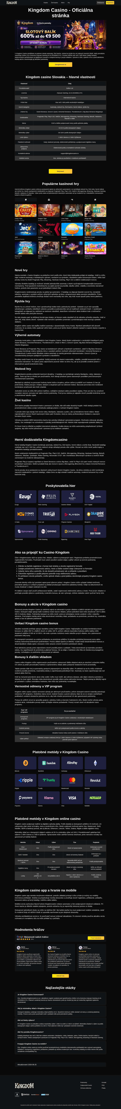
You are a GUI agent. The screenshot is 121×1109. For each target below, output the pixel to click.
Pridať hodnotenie (96, 938)
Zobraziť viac (60, 976)
